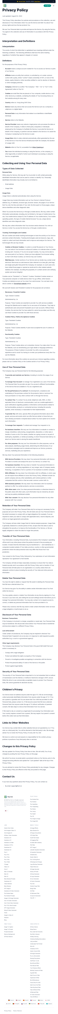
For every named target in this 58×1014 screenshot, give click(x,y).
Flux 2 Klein (7, 862)
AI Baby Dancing (34, 936)
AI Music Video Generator (10, 835)
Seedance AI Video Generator (11, 891)
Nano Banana (7, 886)
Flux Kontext (33, 801)
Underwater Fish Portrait (36, 943)
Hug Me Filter (33, 972)
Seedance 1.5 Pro (8, 845)
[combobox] (6, 811)
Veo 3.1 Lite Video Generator (11, 903)
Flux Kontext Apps (8, 893)
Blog (5, 920)
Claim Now (37, 1)
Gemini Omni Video (9, 828)
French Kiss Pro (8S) (35, 982)
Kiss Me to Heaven (35, 934)
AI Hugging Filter (34, 840)
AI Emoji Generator (34, 874)
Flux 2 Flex (7, 857)
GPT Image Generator (9, 907)
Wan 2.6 (6, 874)
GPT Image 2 (7, 888)
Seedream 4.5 (7, 849)
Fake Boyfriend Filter (35, 987)
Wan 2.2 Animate (8, 871)
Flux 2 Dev (7, 859)
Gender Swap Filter (35, 886)
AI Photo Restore (8, 936)
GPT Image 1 (33, 847)
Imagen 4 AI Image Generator (11, 898)
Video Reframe (8, 883)
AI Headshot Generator (36, 852)
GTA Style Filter (34, 835)
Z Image (6, 864)
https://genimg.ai (37, 147)
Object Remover (34, 866)
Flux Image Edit (34, 821)
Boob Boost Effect (34, 963)
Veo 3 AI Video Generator (10, 900)
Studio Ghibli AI (34, 857)
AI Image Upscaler (34, 869)
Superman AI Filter (34, 977)
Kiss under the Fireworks (36, 931)
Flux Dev (32, 883)
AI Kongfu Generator (35, 953)
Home (5, 912)
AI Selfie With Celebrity (36, 842)
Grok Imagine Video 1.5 (10, 830)
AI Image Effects (34, 828)
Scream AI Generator (35, 895)
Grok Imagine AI (8, 833)
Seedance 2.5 (7, 837)
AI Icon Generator (34, 878)
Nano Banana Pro (34, 830)
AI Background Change (36, 862)
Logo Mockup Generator (36, 864)
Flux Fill (32, 816)
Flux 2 (5, 852)
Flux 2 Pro (6, 854)
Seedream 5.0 (7, 847)
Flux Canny (33, 811)
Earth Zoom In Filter (35, 975)
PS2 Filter (32, 845)
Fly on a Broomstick (35, 956)
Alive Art (32, 946)
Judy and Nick (33, 941)
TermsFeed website (20, 283)
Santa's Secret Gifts (35, 951)
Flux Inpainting (33, 804)
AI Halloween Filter (34, 893)
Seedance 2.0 (7, 840)
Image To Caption (8, 927)
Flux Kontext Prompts (9, 895)
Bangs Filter (33, 888)
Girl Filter (32, 891)
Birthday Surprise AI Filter (36, 970)
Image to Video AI (8, 915)
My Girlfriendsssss (34, 980)
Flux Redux (33, 809)
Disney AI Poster (34, 871)
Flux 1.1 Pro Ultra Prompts (10, 905)
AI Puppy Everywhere (35, 833)
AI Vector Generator (35, 881)
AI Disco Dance (34, 927)
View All (32, 898)
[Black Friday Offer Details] (33, 1)
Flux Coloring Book (35, 859)
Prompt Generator (8, 931)
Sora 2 (5, 869)
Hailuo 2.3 (6, 866)
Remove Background (9, 934)
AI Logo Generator (34, 876)
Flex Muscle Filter (34, 965)
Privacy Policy (7, 1010)
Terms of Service (17, 1010)
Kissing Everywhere (35, 958)
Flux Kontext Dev (34, 799)
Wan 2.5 (6, 876)
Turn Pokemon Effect (35, 968)
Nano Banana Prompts (9, 878)
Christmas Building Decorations (38, 939)
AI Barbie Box (33, 854)
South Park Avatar (34, 837)
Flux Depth (33, 813)
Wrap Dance (33, 929)
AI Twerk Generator (35, 994)
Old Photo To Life (34, 960)
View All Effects (34, 996)
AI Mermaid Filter (34, 992)
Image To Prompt (8, 929)
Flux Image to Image (35, 818)
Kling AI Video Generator (10, 910)
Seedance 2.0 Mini (9, 842)
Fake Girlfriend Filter (35, 989)
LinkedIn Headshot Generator (37, 849)
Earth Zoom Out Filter (35, 985)
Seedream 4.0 (7, 881)
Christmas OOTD (34, 948)
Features (6, 917)
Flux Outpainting (34, 806)
